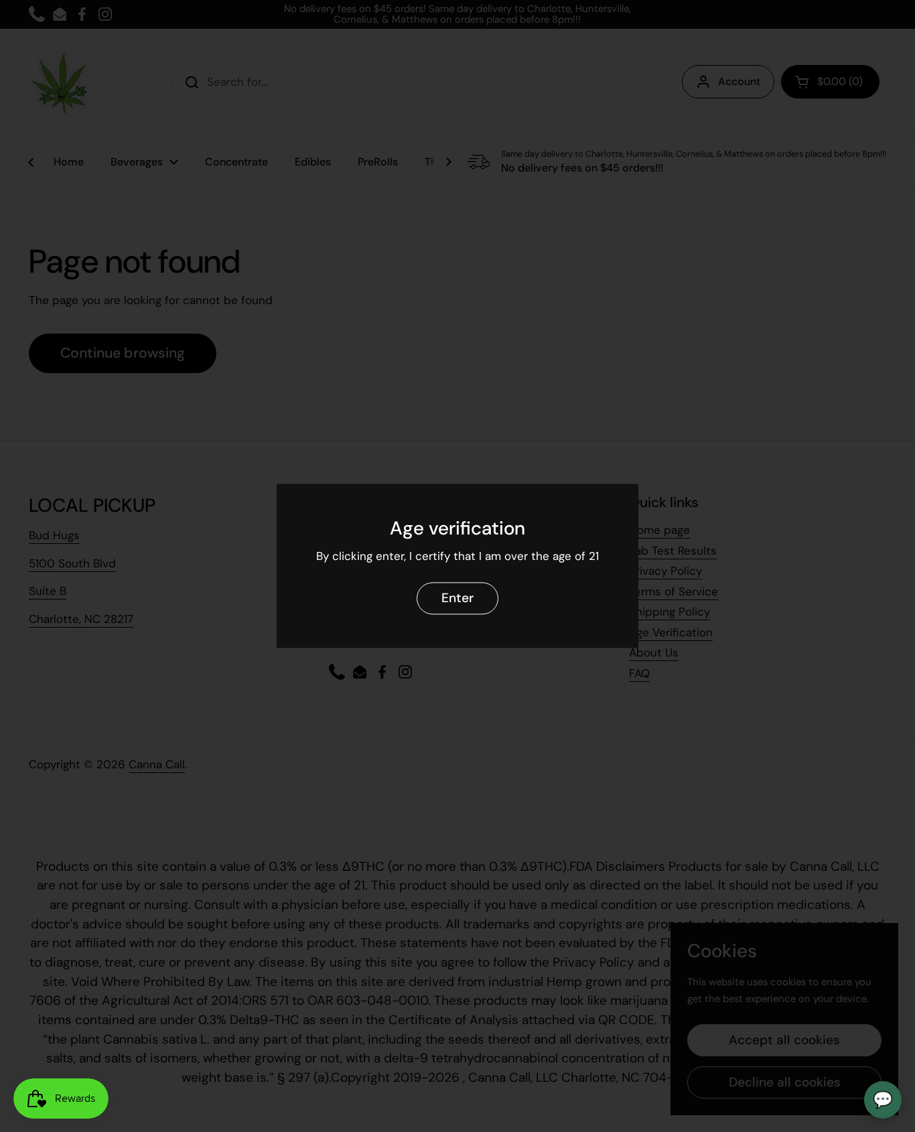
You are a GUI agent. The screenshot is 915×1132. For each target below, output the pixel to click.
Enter (457, 598)
